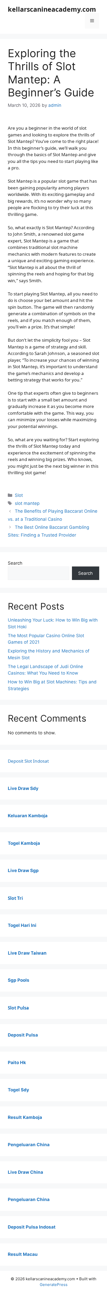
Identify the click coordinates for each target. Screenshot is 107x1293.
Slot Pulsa (18, 1008)
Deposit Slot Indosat (28, 761)
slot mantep (27, 503)
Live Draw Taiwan (27, 953)
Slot (19, 495)
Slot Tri (15, 898)
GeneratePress (54, 1284)
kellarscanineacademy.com (52, 9)
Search (15, 563)
